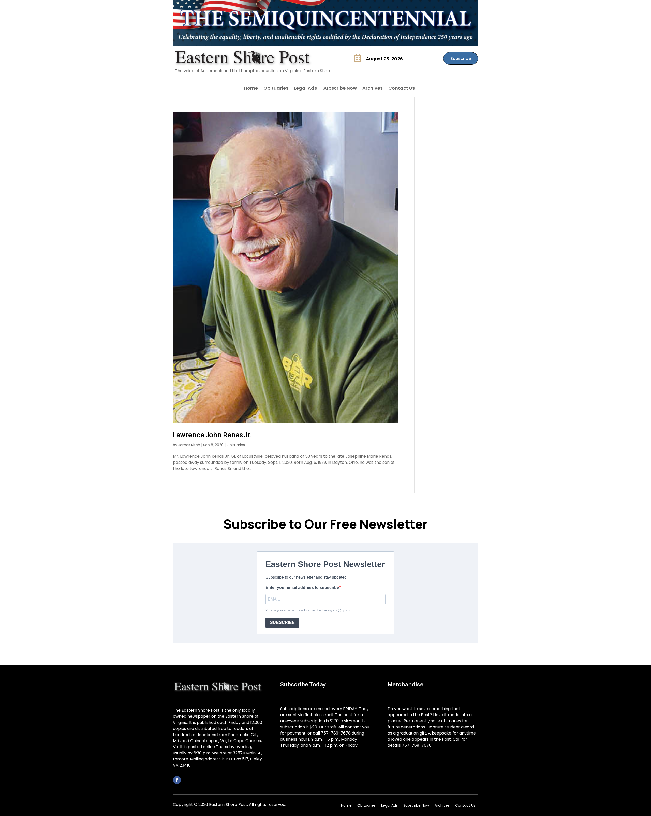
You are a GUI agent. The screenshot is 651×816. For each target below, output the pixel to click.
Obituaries (275, 88)
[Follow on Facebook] (177, 780)
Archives (372, 88)
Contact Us (401, 88)
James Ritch (189, 444)
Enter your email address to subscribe (302, 587)
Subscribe (460, 58)
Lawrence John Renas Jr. (212, 434)
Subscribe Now (339, 88)
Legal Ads (305, 88)
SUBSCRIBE (282, 622)
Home (251, 88)
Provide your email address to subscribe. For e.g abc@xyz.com (308, 610)
